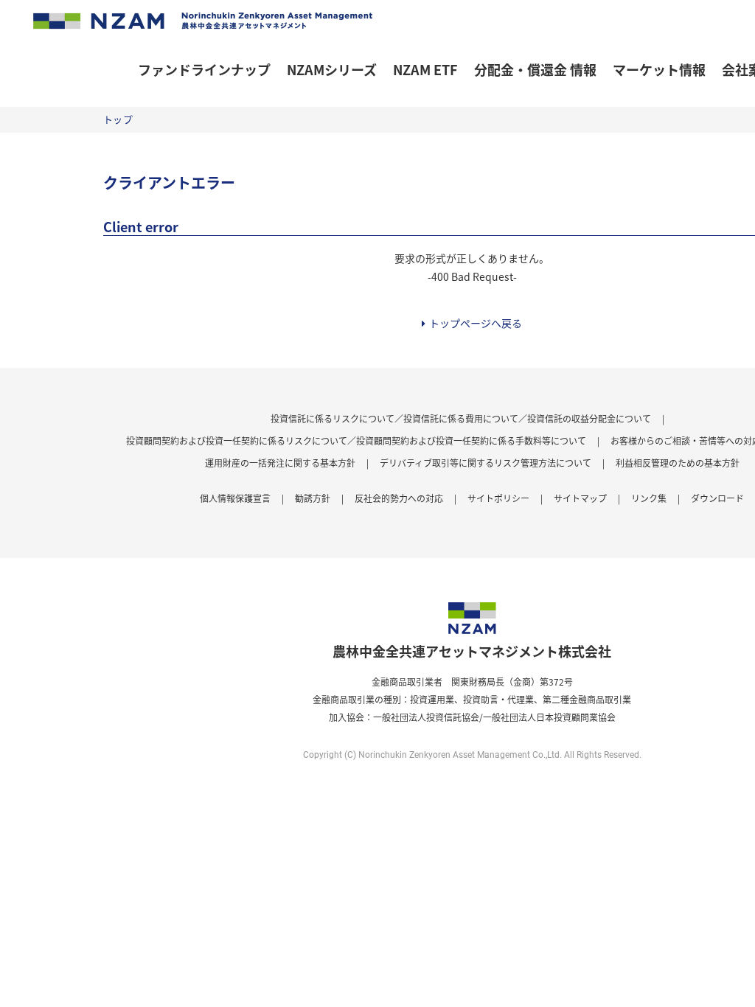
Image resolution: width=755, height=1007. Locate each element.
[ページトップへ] (733, 985)
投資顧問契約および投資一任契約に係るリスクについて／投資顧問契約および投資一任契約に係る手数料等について (356, 440)
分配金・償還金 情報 (535, 69)
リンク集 (649, 498)
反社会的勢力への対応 (399, 498)
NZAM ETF (425, 69)
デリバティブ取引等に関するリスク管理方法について (485, 462)
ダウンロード (717, 498)
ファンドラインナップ (204, 69)
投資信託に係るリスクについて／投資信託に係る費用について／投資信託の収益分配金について (461, 418)
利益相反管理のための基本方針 (678, 462)
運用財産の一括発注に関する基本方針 (280, 462)
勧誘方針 (312, 498)
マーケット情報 (659, 69)
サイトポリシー (498, 498)
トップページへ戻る (475, 323)
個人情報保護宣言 (235, 498)
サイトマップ (580, 498)
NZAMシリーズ (332, 69)
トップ (118, 119)
